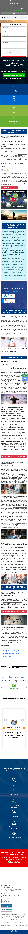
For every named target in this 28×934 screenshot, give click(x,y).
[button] (26, 467)
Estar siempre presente (14, 837)
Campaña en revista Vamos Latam (11, 652)
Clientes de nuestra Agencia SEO (11, 650)
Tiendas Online (15, 917)
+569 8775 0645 (6, 895)
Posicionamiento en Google (21, 914)
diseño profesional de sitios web (12, 602)
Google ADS (4, 320)
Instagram (25, 925)
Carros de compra (21, 917)
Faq (23, 922)
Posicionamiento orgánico (20, 916)
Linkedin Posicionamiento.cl (6, 925)
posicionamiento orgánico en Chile (10, 184)
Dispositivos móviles (22, 920)
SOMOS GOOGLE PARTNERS (11, 292)
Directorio (16, 922)
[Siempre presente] (14, 833)
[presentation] (1, 687)
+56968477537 (14, 6)
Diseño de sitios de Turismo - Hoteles (9, 920)
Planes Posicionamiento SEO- (9, 916)
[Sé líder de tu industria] (14, 791)
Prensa (20, 922)
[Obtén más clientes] (14, 780)
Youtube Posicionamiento (18, 925)
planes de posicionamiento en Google (13, 478)
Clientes (11, 922)
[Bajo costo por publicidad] (14, 823)
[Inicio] (14, 9)
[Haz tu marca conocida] (14, 801)
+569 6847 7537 (15, 895)
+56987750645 (14, 3)
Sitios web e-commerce (6, 917)
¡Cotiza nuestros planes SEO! (14, 75)
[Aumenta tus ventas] (14, 812)
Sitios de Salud (18, 919)
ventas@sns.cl (14, 0)
